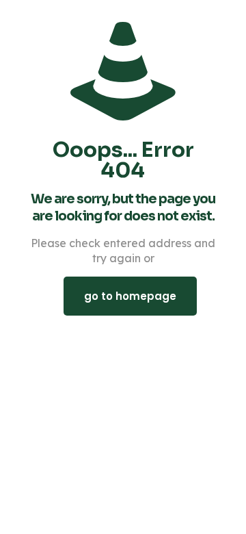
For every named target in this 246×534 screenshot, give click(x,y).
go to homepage (130, 296)
